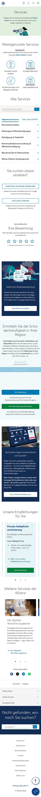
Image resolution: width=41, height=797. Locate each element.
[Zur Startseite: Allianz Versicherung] (3, 3)
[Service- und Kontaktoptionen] (36, 792)
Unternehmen (21, 766)
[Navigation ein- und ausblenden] (38, 3)
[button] (20, 125)
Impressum (20, 741)
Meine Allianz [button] (7, 691)
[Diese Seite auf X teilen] (17, 674)
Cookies (20, 756)
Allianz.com (20, 776)
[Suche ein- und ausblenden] (28, 3)
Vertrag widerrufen (19, 786)
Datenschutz (20, 746)
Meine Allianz (21, 55)
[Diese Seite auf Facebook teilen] (11, 674)
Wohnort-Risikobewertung (20, 287)
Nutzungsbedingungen (20, 761)
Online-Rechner (20, 771)
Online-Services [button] (8, 697)
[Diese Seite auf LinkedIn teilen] (23, 674)
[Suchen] (35, 726)
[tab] (10, 120)
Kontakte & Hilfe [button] (8, 703)
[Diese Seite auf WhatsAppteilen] (29, 674)
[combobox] (17, 726)
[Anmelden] (33, 3)
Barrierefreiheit (20, 751)
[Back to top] (35, 781)
